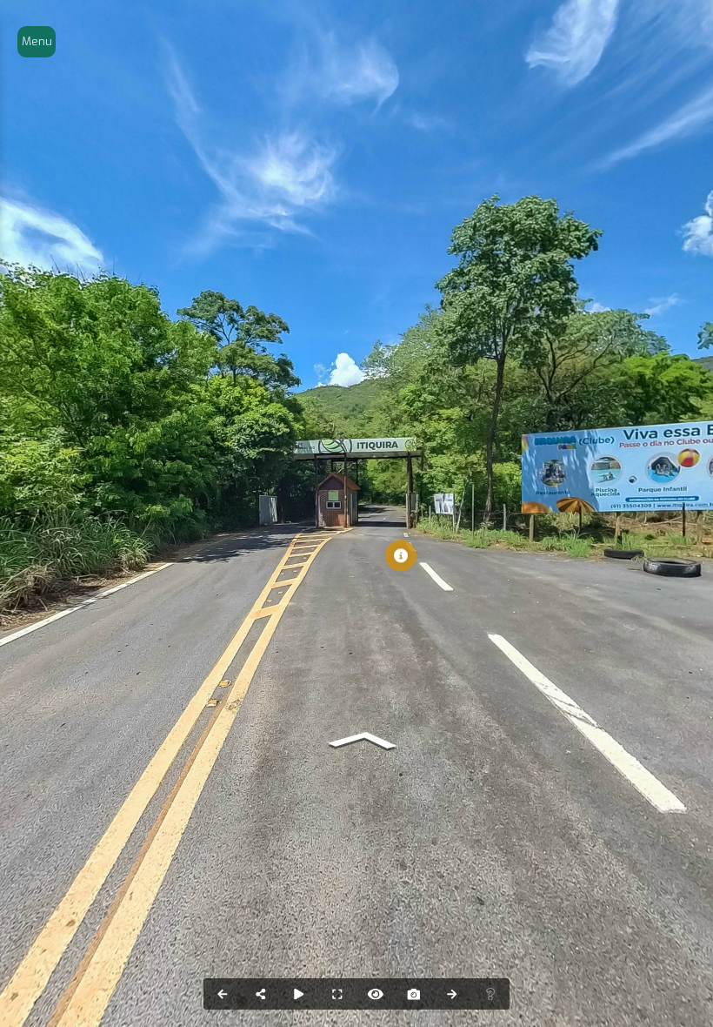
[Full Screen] (337, 994)
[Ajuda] (490, 994)
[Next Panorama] (452, 994)
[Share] (261, 994)
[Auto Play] (299, 994)
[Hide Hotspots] (375, 994)
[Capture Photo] (414, 994)
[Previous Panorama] (222, 994)
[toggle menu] (36, 41)
